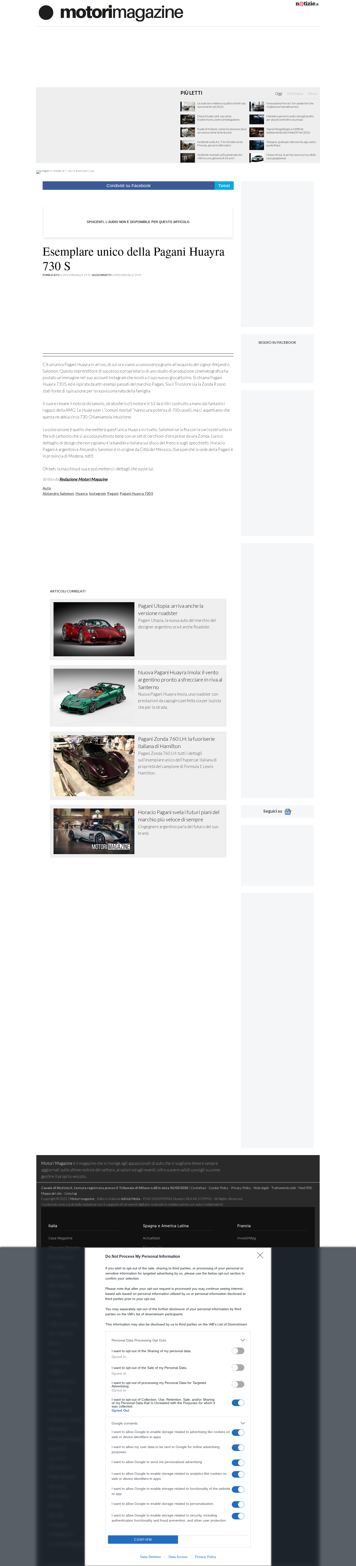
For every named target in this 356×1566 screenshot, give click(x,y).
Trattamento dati (283, 1188)
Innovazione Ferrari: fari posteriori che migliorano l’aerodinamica (290, 105)
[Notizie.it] (307, 4)
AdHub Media (130, 1199)
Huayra (82, 493)
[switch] (238, 1351)
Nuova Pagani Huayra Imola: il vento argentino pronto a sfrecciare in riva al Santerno (180, 679)
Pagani (112, 493)
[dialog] (178, 1406)
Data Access (178, 1557)
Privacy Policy (205, 1557)
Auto (47, 488)
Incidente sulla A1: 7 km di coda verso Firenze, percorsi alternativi (220, 143)
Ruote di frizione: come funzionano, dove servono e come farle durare (222, 130)
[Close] (261, 1256)
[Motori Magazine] (111, 12)
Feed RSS (305, 1188)
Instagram (97, 493)
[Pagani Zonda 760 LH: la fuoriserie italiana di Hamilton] (96, 765)
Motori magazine (82, 1199)
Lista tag (71, 1193)
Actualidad (151, 1238)
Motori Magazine (56, 1163)
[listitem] (178, 1340)
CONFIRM (143, 1539)
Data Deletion (150, 1557)
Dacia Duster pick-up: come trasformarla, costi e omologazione (218, 118)
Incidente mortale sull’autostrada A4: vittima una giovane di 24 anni (220, 156)
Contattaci (198, 1188)
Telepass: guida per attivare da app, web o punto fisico (291, 143)
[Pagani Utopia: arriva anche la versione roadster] (96, 629)
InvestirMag (246, 1238)
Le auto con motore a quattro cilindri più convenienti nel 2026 (221, 105)
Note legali (261, 1188)
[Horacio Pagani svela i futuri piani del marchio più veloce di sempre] (96, 831)
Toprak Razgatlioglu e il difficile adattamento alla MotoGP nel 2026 (288, 130)
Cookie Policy (218, 1188)
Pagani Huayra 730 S (136, 493)
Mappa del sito (51, 1193)
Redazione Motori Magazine (83, 479)
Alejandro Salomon (58, 493)
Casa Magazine (60, 1238)
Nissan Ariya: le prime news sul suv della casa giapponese (291, 156)
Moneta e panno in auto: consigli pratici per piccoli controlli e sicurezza (290, 118)
